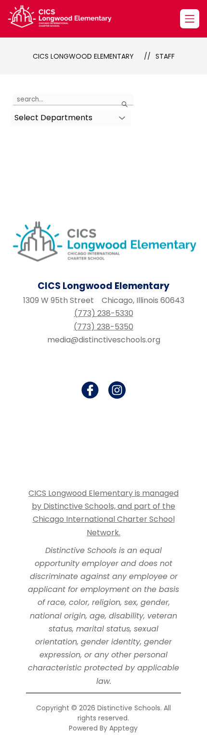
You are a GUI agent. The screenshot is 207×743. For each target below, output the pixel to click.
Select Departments (53, 117)
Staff (165, 56)
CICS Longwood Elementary (83, 56)
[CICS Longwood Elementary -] (63, 19)
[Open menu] (189, 18)
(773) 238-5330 (103, 313)
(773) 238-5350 (103, 326)
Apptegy (123, 728)
